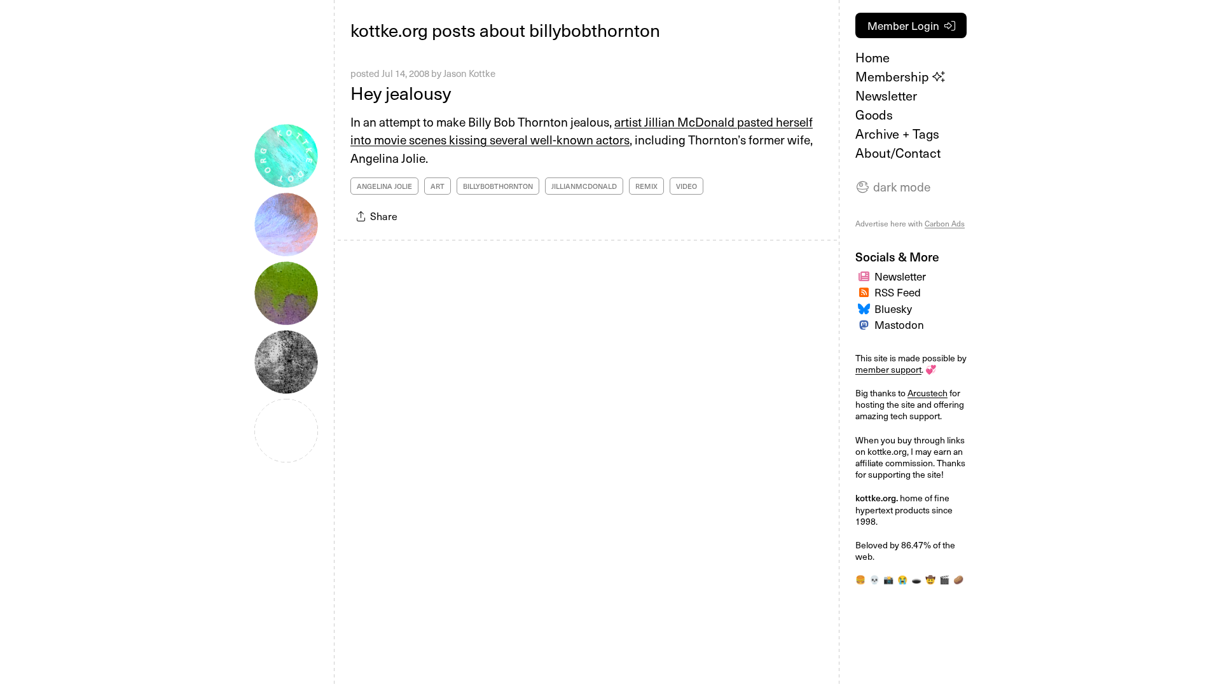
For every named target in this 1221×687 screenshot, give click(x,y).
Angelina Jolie (384, 186)
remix (646, 186)
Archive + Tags (897, 133)
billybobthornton (498, 186)
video (686, 186)
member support (888, 369)
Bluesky (893, 308)
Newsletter (886, 95)
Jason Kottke (469, 73)
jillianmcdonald (584, 186)
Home (872, 57)
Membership (893, 76)
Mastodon (899, 324)
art (438, 186)
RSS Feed (897, 292)
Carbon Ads (945, 223)
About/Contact (898, 152)
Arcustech (927, 392)
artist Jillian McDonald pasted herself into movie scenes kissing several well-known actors (581, 131)
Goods (874, 114)
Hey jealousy (400, 92)
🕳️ (916, 579)
